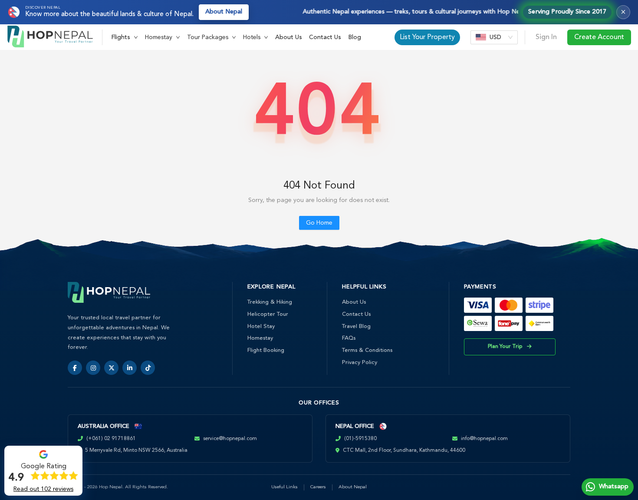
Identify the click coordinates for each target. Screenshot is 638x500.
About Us (288, 37)
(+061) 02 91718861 (111, 438)
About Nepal (223, 12)
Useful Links (284, 487)
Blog (354, 37)
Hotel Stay (261, 326)
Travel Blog (356, 326)
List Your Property (427, 37)
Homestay (260, 338)
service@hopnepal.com (230, 438)
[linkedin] (129, 368)
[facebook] (75, 368)
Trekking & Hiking (269, 302)
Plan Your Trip (505, 346)
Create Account (599, 37)
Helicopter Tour (267, 314)
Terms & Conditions (367, 350)
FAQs (348, 338)
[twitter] (111, 368)
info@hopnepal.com (484, 438)
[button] (124, 37)
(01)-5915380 (360, 438)
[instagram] (93, 368)
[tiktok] (148, 368)
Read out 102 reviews (43, 489)
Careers (318, 487)
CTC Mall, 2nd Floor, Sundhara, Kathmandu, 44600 (404, 450)
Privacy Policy (359, 362)
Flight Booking (265, 350)
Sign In (546, 37)
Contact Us (325, 37)
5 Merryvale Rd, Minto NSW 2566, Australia (136, 450)
